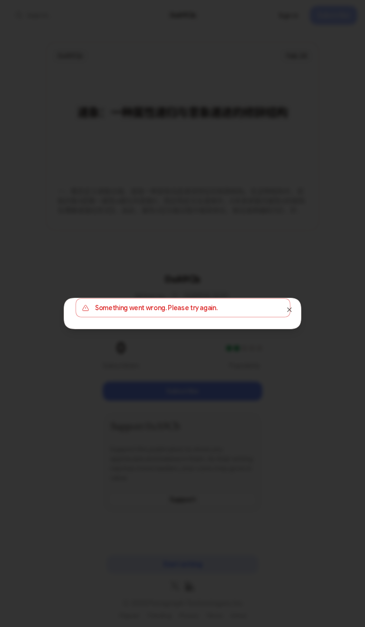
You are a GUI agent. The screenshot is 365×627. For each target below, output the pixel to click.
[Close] (289, 310)
